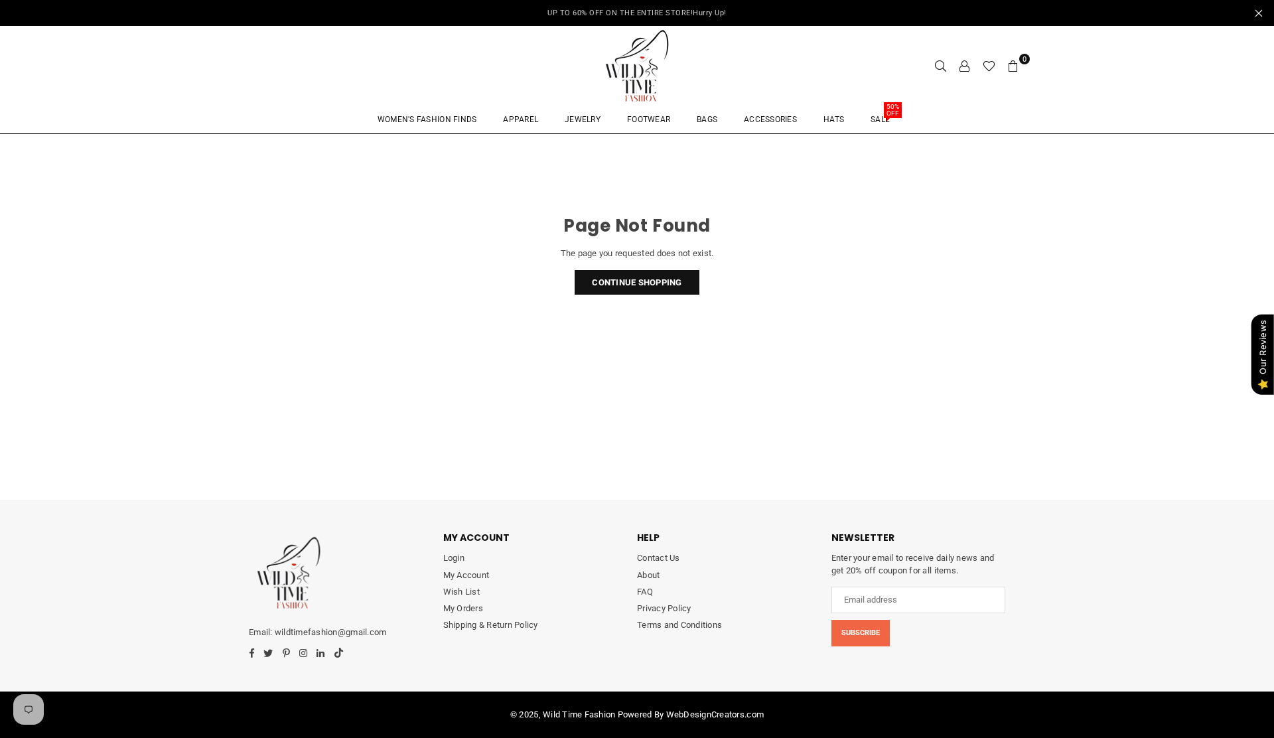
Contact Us (658, 558)
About (648, 575)
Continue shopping (636, 282)
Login (453, 558)
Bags (707, 119)
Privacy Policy (664, 608)
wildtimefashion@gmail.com (330, 632)
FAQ (645, 592)
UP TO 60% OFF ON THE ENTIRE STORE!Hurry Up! (637, 13)
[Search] (941, 66)
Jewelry (583, 119)
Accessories (770, 119)
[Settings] (965, 66)
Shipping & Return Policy (490, 625)
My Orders (463, 608)
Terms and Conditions (679, 625)
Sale (885, 115)
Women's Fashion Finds (427, 119)
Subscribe (860, 632)
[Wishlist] (989, 66)
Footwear (648, 119)
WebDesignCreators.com (715, 714)
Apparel (520, 119)
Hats (833, 119)
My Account (466, 575)
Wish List (461, 592)
